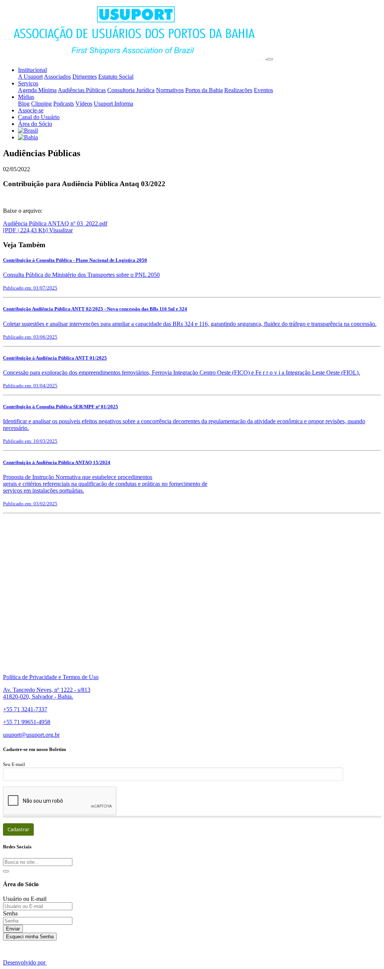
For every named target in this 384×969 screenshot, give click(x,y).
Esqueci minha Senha (30, 936)
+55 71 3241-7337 (25, 709)
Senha (10, 913)
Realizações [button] (238, 90)
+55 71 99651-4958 (26, 722)
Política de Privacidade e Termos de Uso (51, 677)
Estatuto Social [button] (116, 76)
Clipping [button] (41, 103)
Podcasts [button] (63, 103)
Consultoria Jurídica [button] (130, 90)
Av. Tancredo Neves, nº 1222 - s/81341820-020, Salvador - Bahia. (46, 693)
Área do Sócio (35, 124)
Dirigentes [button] (84, 76)
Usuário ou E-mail (24, 899)
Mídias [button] (26, 97)
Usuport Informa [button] (113, 103)
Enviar (13, 929)
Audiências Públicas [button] (82, 90)
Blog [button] (24, 103)
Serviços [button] (28, 83)
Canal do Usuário (39, 117)
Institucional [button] (32, 70)
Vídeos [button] (83, 103)
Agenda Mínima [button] (37, 90)
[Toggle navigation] (270, 59)
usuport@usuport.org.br (31, 735)
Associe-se (31, 110)
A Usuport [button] (30, 76)
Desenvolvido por (25, 962)
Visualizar (61, 230)
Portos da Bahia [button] (204, 90)
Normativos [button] (170, 90)
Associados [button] (57, 76)
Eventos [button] (263, 90)
